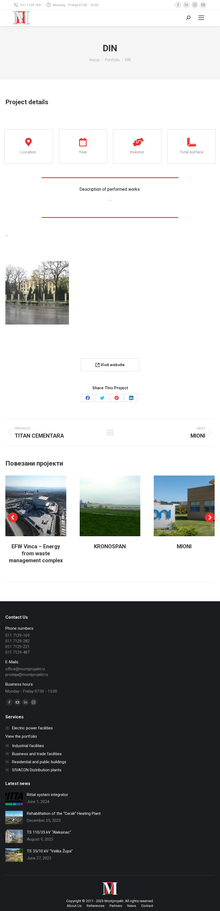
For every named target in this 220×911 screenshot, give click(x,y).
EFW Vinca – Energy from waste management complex (36, 553)
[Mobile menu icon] (201, 17)
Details (43, 506)
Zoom (28, 506)
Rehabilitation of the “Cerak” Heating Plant (64, 813)
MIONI (184, 546)
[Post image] (14, 798)
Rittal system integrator (47, 794)
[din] (37, 293)
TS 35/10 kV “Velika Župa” (50, 851)
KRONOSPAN (110, 546)
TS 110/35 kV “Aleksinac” (49, 832)
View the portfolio (21, 736)
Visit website (112, 364)
